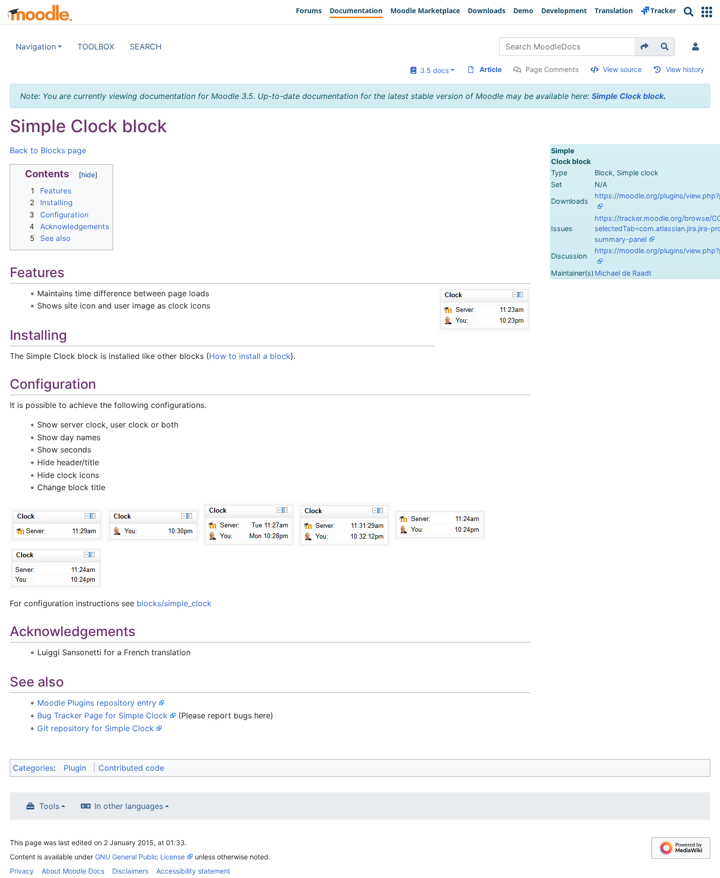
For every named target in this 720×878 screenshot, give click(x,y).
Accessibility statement (193, 871)
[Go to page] (645, 46)
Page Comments (552, 69)
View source (622, 69)
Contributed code (131, 768)
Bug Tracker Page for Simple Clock (102, 715)
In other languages (129, 806)
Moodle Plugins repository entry (96, 703)
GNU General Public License (140, 857)
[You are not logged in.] (697, 46)
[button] (706, 12)
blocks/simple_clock (174, 603)
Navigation (36, 46)
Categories (33, 768)
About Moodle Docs (73, 871)
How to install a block (249, 356)
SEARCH (146, 46)
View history (685, 69)
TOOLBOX (95, 46)
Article (491, 69)
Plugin (75, 768)
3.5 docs (432, 70)
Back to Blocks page (48, 150)
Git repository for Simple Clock (95, 728)
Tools (49, 806)
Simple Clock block (628, 96)
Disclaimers (130, 871)
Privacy (22, 871)
